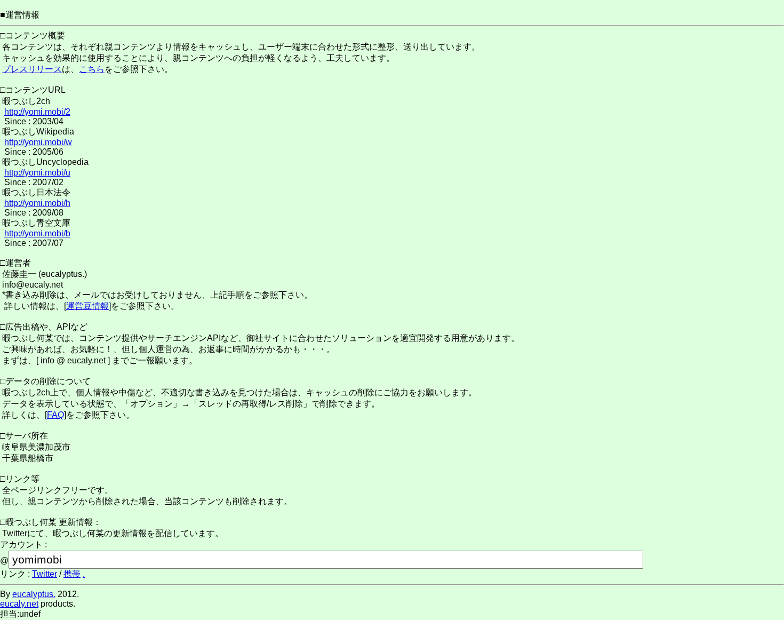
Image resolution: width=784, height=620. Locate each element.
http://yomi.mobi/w (38, 142)
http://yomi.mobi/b (37, 233)
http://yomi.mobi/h (37, 203)
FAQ (55, 414)
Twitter (44, 573)
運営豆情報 (87, 306)
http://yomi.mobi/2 (37, 111)
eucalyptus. (33, 594)
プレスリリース (32, 69)
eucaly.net (19, 603)
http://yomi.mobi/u (37, 172)
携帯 (72, 573)
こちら (92, 69)
